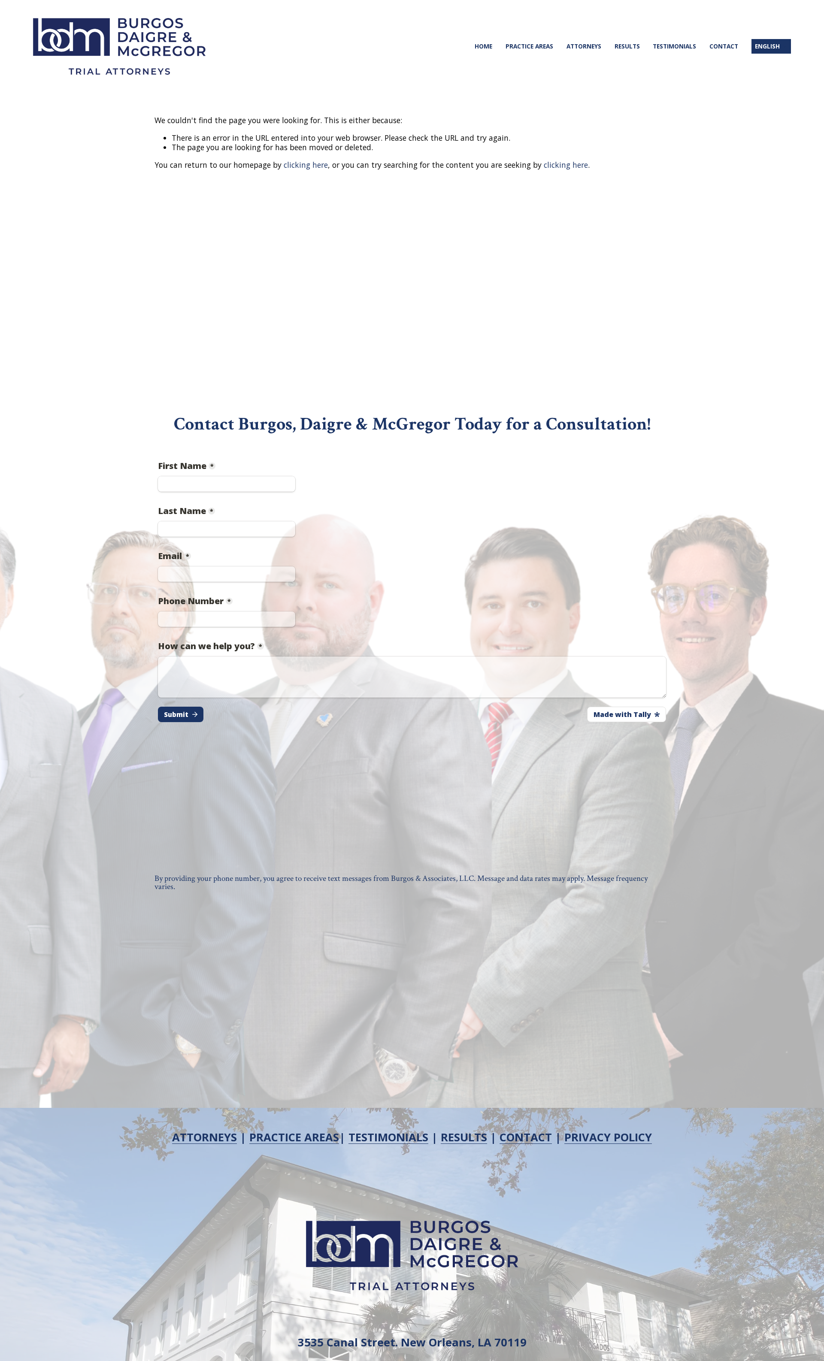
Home (483, 46)
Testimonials (674, 46)
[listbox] (771, 46)
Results (627, 46)
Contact (723, 46)
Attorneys (583, 46)
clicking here (306, 165)
